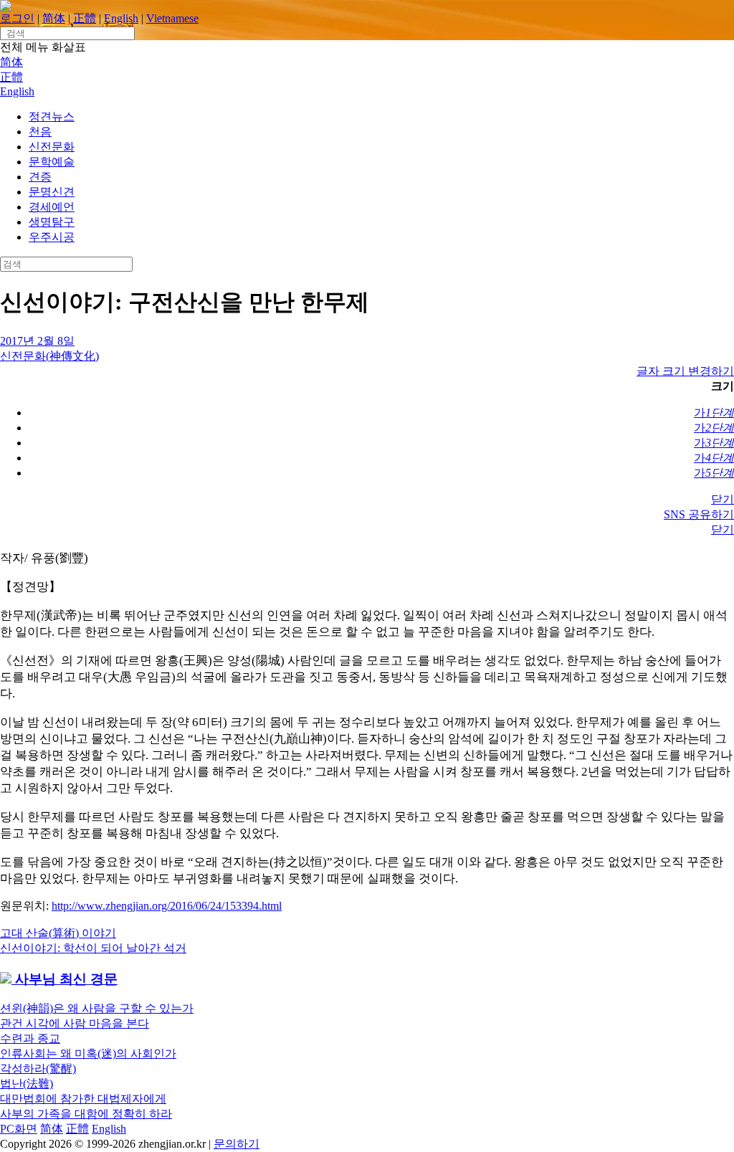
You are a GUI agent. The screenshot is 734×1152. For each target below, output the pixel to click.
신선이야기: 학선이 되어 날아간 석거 (93, 948)
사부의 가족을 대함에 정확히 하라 (86, 1114)
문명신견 (52, 192)
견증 (40, 177)
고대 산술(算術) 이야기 (58, 933)
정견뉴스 (52, 116)
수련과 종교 (30, 1038)
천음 (40, 131)
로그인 (17, 18)
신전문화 (52, 147)
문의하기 (236, 1144)
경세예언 (52, 207)
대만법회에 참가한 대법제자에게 (83, 1099)
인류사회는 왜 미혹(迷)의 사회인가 (88, 1053)
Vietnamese (172, 18)
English (121, 18)
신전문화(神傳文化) (49, 356)
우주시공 (52, 237)
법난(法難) (26, 1083)
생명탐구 (52, 222)
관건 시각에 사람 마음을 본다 (74, 1023)
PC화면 (18, 1129)
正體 (84, 18)
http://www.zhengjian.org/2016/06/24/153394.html (167, 906)
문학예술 (52, 162)
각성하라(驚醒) (38, 1068)
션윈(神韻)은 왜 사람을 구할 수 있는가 (97, 1008)
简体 (53, 18)
